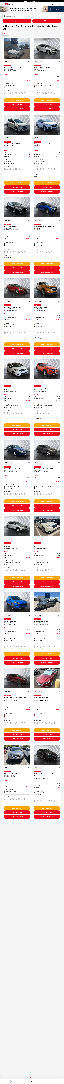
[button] (17, 100)
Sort (18, 21)
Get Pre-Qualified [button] (17, 109)
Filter (48, 21)
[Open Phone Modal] (52, 4)
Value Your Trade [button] (17, 104)
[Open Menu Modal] (2, 4)
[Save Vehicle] (29, 62)
